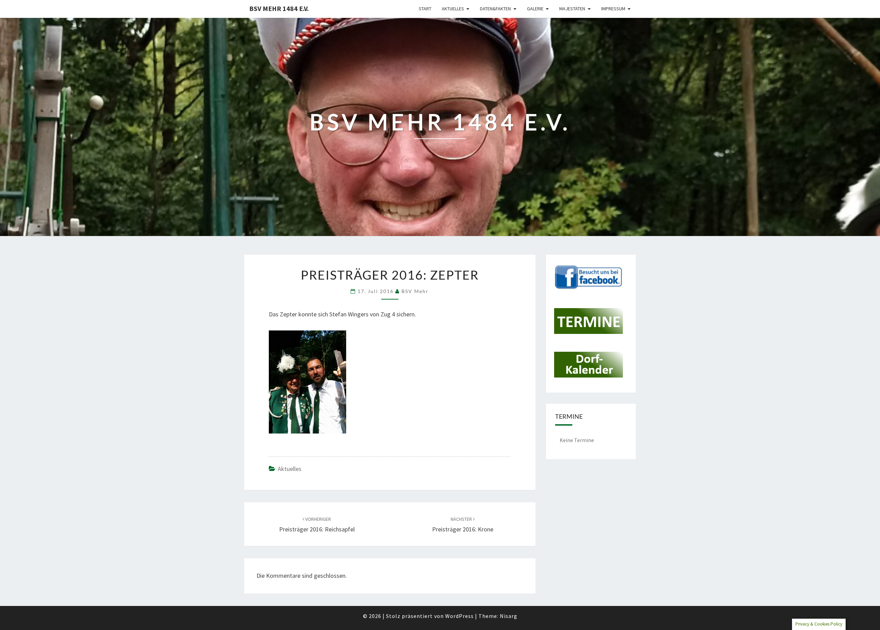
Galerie (535, 8)
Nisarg (508, 615)
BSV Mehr (415, 291)
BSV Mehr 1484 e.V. (279, 8)
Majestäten (572, 8)
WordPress (459, 615)
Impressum (613, 8)
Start (425, 8)
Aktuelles (453, 8)
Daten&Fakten (495, 8)
